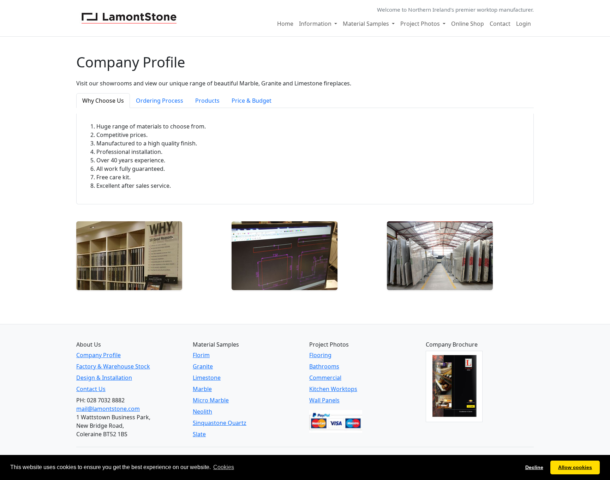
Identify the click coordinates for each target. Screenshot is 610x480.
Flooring (320, 355)
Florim (201, 355)
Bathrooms (324, 366)
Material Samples (366, 24)
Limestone (207, 378)
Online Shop (467, 24)
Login (523, 24)
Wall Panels (324, 400)
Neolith (202, 411)
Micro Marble (211, 400)
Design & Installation (104, 378)
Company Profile (98, 355)
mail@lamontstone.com (108, 409)
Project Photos (420, 24)
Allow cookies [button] (575, 467)
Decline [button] (534, 467)
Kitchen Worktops (333, 389)
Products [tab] (207, 100)
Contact (500, 24)
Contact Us (91, 389)
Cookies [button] (223, 467)
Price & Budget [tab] (251, 100)
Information (316, 24)
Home (285, 24)
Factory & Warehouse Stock (113, 366)
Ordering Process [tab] (159, 100)
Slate (199, 434)
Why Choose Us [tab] (103, 100)
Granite (203, 366)
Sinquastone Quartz (219, 423)
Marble (202, 389)
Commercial (325, 378)
